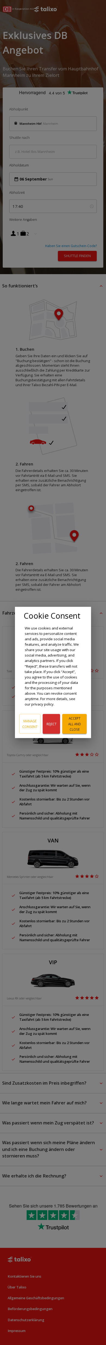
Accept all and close (74, 723)
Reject (51, 724)
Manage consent (30, 724)
